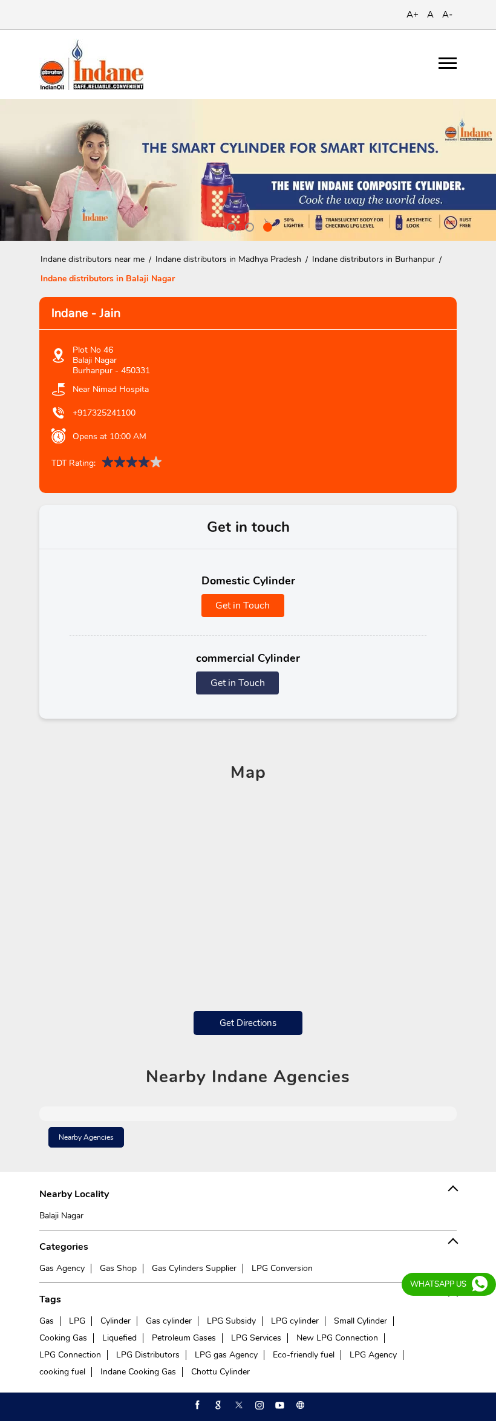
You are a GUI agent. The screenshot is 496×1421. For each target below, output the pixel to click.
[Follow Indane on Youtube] (279, 1405)
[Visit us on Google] (217, 1405)
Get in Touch (242, 605)
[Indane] (91, 64)
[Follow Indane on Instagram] (258, 1405)
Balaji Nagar (61, 1215)
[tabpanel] (248, 170)
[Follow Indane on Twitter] (238, 1405)
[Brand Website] (299, 1405)
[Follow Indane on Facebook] (197, 1405)
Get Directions (248, 1023)
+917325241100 (104, 413)
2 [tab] (248, 226)
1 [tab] (230, 226)
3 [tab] (266, 226)
